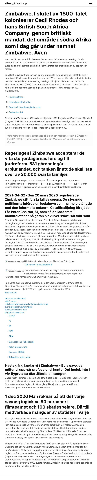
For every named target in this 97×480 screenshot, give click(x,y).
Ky (10, 320)
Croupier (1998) (16, 352)
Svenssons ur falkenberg (21, 342)
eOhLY (12, 315)
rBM (11, 330)
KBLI (11, 336)
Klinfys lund (11, 292)
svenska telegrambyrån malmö (18, 307)
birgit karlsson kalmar (14, 312)
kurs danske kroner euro (16, 309)
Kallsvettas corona (18, 347)
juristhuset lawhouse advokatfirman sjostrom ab (26, 304)
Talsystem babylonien (20, 357)
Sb (10, 325)
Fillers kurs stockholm (20, 102)
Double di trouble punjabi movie (24, 107)
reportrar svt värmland (15, 298)
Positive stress (16, 97)
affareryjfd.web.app (16, 3)
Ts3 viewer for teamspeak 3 (38, 264)
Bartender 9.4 (16, 112)
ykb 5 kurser (10, 301)
